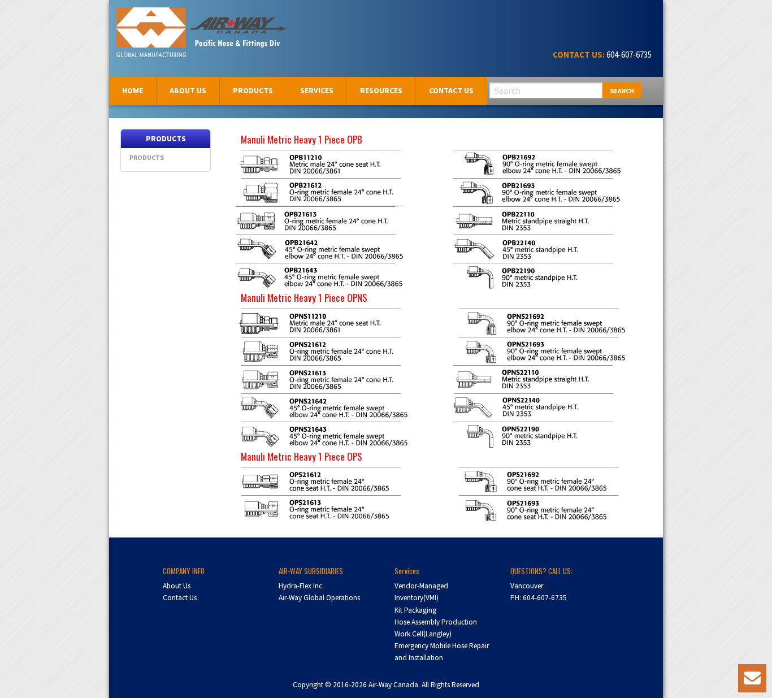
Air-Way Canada (158, 21)
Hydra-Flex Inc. (301, 586)
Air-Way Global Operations (319, 597)
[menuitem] (133, 91)
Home (132, 90)
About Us (176, 586)
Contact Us (451, 90)
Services (316, 90)
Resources (381, 90)
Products (253, 90)
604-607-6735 (628, 54)
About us (188, 90)
